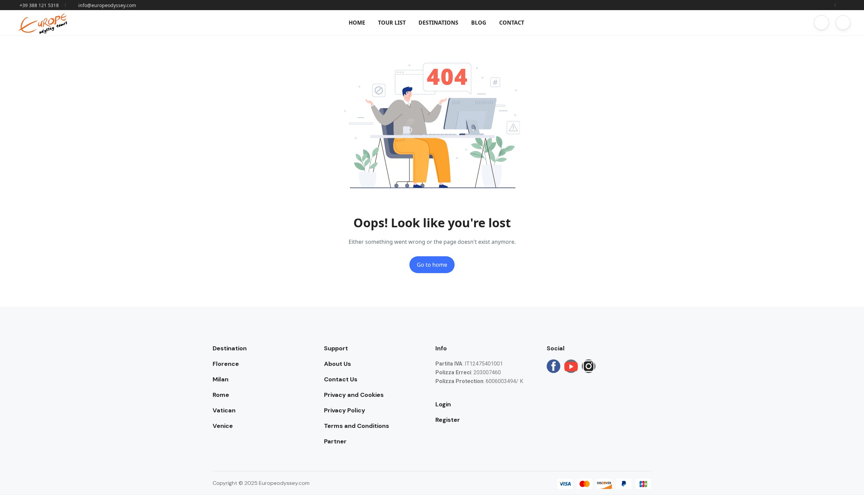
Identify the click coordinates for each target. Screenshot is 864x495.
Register (447, 420)
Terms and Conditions (356, 426)
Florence (226, 364)
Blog (478, 22)
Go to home (432, 264)
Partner (335, 441)
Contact (511, 22)
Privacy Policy (344, 410)
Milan (220, 379)
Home (357, 22)
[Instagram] (588, 366)
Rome (221, 395)
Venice (223, 426)
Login (443, 404)
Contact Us (340, 379)
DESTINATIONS (438, 22)
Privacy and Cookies (354, 395)
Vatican (224, 410)
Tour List (392, 22)
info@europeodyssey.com (107, 5)
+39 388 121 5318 (39, 5)
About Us (337, 364)
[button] (821, 22)
